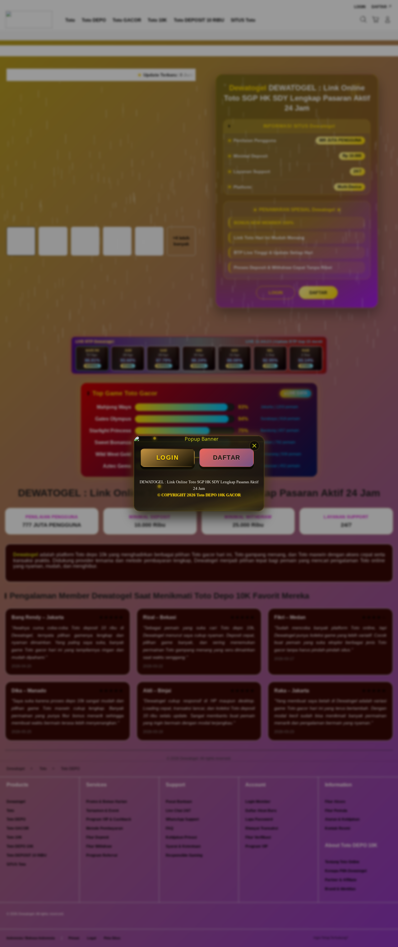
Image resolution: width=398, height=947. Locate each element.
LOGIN (167, 457)
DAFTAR (226, 457)
